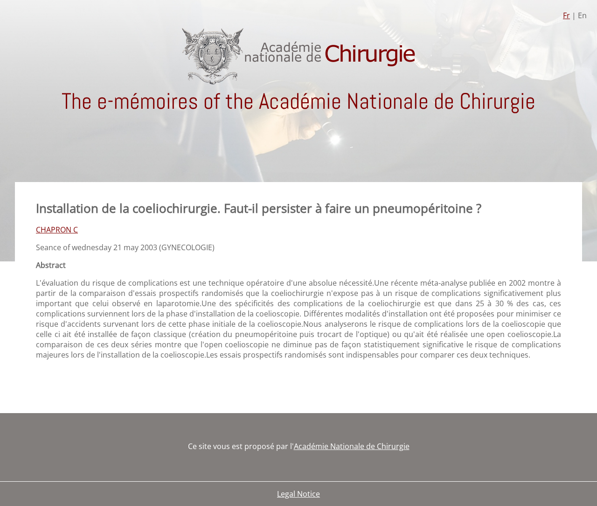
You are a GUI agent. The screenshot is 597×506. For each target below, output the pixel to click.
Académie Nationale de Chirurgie (352, 446)
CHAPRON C (57, 230)
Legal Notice (298, 494)
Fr (566, 15)
